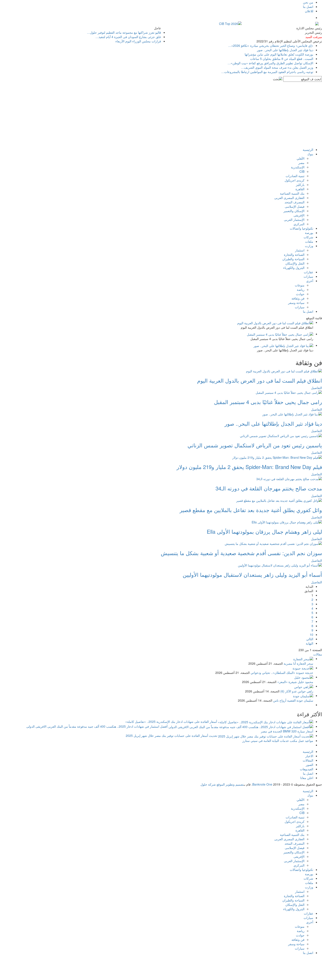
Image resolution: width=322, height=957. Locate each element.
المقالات (308, 760)
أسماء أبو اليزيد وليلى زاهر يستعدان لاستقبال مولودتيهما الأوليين (252, 574)
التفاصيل (316, 387)
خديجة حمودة (304, 672)
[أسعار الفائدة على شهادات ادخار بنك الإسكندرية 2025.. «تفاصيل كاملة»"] (265, 721)
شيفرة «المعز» (287, 682)
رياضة (300, 289)
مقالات (317, 654)
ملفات (309, 241)
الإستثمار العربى (294, 219)
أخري (309, 281)
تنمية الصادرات (295, 176)
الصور (309, 764)
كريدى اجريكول (294, 180)
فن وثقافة (298, 298)
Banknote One (262, 784)
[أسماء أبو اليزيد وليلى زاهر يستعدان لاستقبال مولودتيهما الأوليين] (280, 565)
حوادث (300, 294)
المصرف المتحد (294, 202)
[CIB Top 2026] (230, 23)
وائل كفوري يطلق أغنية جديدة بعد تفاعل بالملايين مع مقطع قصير (251, 510)
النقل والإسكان (294, 263)
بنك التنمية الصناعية (292, 193)
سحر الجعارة (305, 663)
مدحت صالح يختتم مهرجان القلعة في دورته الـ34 (269, 488)
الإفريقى (299, 215)
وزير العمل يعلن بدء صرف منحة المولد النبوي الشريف (277, 67)
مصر (301, 162)
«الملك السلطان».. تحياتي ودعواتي (273, 672)
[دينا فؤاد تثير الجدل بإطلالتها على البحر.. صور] (292, 413)
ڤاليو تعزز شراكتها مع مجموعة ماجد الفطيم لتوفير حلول (124, 32)
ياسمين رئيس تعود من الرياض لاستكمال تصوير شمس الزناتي (255, 445)
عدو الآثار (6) (288, 691)
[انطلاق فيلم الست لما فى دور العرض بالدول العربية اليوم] (284, 370)
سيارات (308, 276)
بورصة (309, 232)
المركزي (299, 224)
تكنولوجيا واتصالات (301, 228)
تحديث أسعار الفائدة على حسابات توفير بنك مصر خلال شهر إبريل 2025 (171, 735)
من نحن (308, 2)
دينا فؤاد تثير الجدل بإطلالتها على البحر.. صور (285, 50)
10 (311, 634)
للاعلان (309, 11)
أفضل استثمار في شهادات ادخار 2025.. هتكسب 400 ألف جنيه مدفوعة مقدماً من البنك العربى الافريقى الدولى (97, 726)
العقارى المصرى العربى (289, 197)
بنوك (310, 154)
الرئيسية (308, 149)
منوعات (299, 285)
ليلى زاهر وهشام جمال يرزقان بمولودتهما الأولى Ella (264, 531)
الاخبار (309, 756)
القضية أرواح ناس (284, 700)
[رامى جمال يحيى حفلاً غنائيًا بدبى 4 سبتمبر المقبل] (289, 392)
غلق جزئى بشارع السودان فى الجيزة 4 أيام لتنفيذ (128, 37)
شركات (308, 237)
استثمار (299, 250)
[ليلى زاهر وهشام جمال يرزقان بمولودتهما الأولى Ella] (287, 521)
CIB (301, 171)
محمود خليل (305, 682)
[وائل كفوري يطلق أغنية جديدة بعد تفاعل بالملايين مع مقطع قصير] (279, 500)
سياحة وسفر (296, 302)
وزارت (309, 246)
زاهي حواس (305, 691)
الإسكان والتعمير (293, 211)
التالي (309, 639)
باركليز (300, 184)
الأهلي (300, 158)
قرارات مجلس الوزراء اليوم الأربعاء (138, 41)
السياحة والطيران (293, 259)
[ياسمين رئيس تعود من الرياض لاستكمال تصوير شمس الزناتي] (281, 435)
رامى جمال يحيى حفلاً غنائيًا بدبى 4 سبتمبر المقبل (268, 402)
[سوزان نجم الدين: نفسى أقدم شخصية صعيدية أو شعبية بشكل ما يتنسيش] (273, 543)
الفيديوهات (306, 769)
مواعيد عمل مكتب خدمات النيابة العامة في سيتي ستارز (277, 740)
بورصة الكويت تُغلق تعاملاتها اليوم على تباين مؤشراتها (279, 54)
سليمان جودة (305, 700)
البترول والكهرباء (293, 267)
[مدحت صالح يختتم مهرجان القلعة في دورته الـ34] (289, 478)
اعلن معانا (306, 778)
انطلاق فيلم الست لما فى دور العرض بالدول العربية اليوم (259, 380)
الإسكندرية (297, 167)
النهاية (309, 643)
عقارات (308, 272)
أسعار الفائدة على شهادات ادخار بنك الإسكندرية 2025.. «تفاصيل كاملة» (171, 721)
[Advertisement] (161, 114)
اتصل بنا (308, 6)
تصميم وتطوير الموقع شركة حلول (222, 784)
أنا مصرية (290, 663)
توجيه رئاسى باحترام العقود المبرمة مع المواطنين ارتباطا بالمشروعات (267, 72)
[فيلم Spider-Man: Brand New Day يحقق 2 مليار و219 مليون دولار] (277, 457)
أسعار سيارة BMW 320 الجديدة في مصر (287, 731)
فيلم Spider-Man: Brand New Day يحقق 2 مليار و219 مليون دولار (249, 467)
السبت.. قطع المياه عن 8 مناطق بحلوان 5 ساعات (281, 58)
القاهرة (299, 189)
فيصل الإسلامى (294, 206)
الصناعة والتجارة (294, 254)
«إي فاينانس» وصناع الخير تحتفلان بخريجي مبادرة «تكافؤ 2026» (270, 45)
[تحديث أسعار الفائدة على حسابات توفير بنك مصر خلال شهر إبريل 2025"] (265, 735)
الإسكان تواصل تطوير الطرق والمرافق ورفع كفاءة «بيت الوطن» (270, 63)
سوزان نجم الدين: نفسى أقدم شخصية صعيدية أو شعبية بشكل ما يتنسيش (241, 553)
